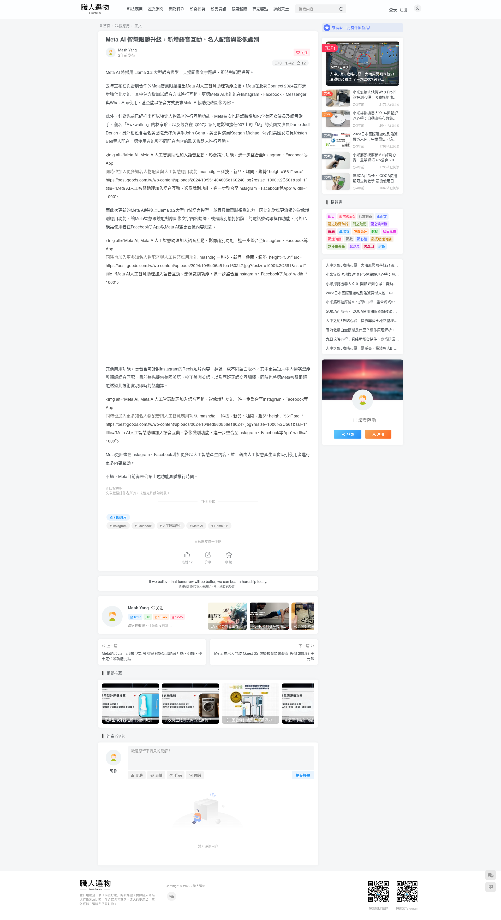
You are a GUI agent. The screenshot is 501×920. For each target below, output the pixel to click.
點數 (349, 238)
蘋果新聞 (239, 8)
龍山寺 (382, 216)
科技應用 (135, 8)
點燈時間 (335, 238)
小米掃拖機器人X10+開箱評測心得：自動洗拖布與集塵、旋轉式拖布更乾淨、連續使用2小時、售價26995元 (375, 120)
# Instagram (118, 525)
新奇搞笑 (197, 8)
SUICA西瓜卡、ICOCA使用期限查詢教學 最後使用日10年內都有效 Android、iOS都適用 (375, 183)
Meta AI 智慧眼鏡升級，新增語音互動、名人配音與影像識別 (182, 39)
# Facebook (143, 525)
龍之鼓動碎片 (338, 223)
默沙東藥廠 (336, 246)
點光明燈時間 (381, 238)
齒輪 (331, 231)
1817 (137, 617)
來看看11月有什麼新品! (351, 27)
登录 (393, 9)
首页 (106, 25)
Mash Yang (127, 49)
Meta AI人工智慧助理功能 (209, 86)
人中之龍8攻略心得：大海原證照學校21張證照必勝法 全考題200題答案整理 (387, 265)
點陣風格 (389, 231)
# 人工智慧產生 (170, 525)
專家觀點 (260, 8)
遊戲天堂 (281, 8)
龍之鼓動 (359, 223)
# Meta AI (196, 525)
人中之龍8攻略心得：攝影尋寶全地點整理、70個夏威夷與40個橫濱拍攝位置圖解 (391, 320)
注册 (403, 9)
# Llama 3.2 (219, 525)
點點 (374, 231)
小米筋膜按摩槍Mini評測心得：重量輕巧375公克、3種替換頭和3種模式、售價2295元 (375, 162)
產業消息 (156, 8)
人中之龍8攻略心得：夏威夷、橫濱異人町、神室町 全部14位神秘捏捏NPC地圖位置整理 (397, 348)
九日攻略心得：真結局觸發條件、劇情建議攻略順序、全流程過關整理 (382, 338)
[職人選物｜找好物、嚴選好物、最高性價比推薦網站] (95, 884)
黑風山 (369, 246)
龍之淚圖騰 (379, 223)
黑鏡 (381, 246)
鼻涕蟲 (344, 231)
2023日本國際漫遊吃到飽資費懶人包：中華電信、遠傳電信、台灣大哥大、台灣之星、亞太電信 (375, 141)
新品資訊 (218, 8)
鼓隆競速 (360, 231)
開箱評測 (176, 8)
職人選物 (199, 886)
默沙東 (354, 246)
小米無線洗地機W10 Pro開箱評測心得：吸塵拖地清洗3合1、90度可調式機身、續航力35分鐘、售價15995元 (376, 99)
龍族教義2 (347, 216)
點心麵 (362, 238)
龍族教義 (365, 216)
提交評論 (303, 775)
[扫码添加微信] (490, 875)
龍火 (331, 216)
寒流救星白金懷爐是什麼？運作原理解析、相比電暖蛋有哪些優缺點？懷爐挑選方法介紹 (397, 329)
